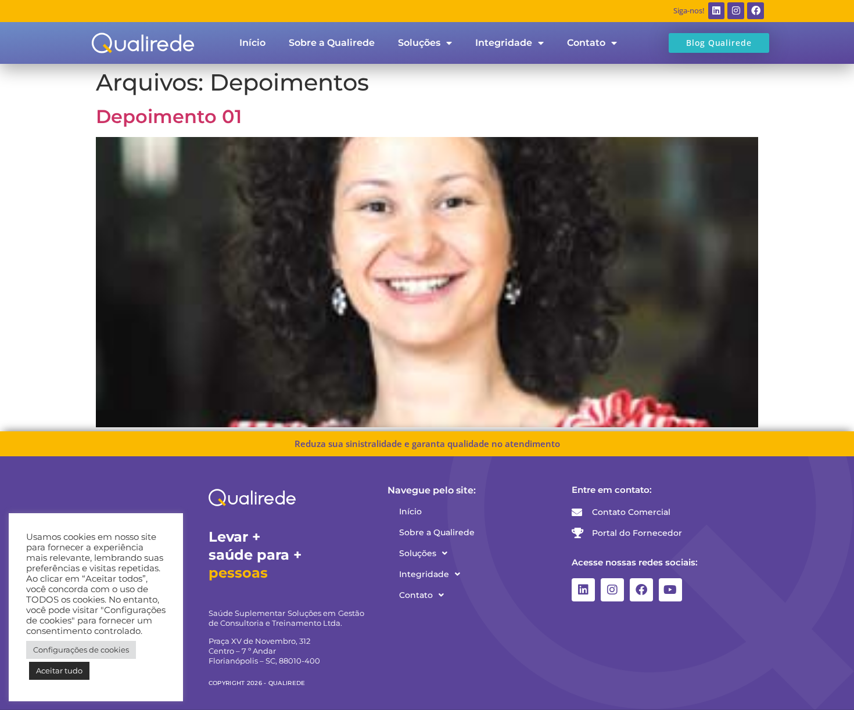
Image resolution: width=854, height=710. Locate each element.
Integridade (503, 42)
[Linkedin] (716, 10)
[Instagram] (735, 10)
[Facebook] (755, 10)
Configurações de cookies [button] (81, 649)
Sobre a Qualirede (332, 42)
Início (252, 42)
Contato (586, 42)
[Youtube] (670, 589)
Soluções (419, 42)
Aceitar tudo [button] (59, 670)
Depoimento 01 (169, 116)
